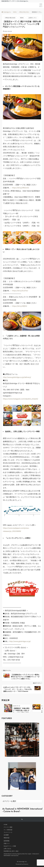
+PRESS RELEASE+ (10, 17)
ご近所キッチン (32, 17)
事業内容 (6, 838)
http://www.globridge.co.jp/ (20, 641)
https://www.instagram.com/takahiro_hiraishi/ (20, 399)
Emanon (25, 864)
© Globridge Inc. (22, 861)
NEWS (22, 17)
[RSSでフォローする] (22, 819)
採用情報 (6, 841)
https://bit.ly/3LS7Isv (20, 291)
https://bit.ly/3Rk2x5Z (20, 188)
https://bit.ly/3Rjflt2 (19, 306)
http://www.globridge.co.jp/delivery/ (17, 377)
